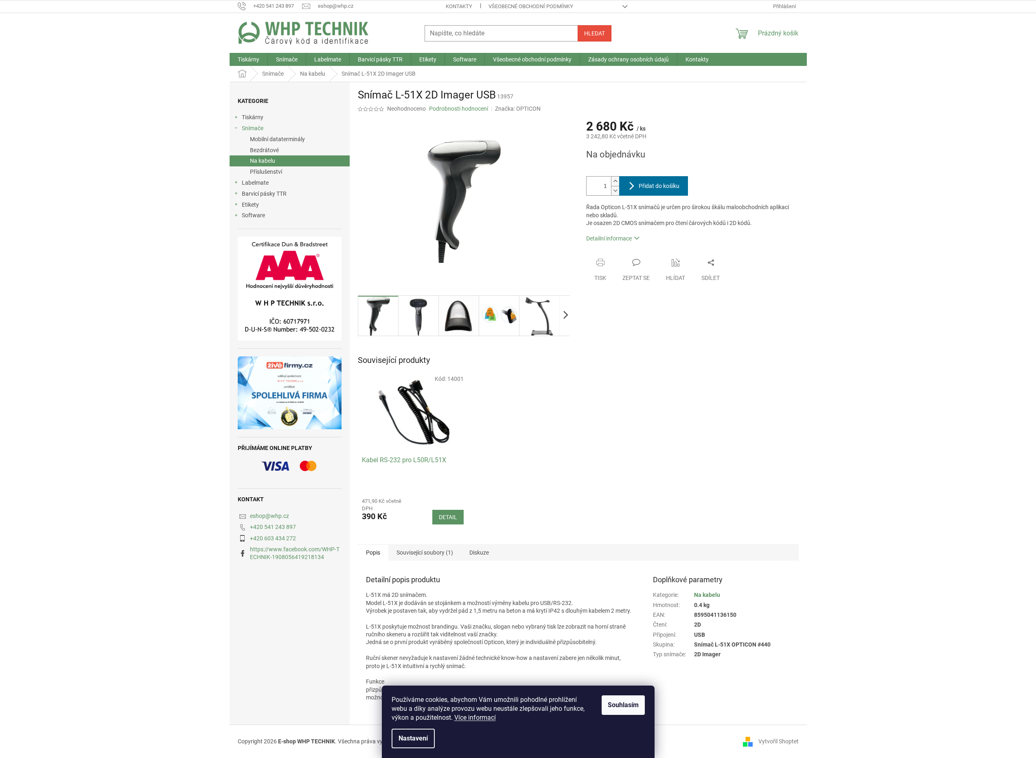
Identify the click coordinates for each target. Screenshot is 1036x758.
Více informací (475, 717)
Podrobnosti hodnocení (458, 108)
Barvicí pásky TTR (264, 193)
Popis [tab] (373, 552)
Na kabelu (262, 160)
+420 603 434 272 (273, 538)
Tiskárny (252, 117)
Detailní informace (609, 238)
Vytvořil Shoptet (778, 741)
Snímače (252, 128)
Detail (448, 517)
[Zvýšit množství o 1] (615, 181)
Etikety (250, 204)
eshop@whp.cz (269, 516)
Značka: (518, 108)
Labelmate (255, 182)
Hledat (594, 33)
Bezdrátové (264, 150)
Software (253, 215)
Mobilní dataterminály (277, 139)
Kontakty (459, 6)
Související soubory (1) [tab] (424, 552)
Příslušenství (266, 171)
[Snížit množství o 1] (615, 190)
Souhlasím (623, 705)
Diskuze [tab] (479, 552)
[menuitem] (248, 59)
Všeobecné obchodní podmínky (530, 6)
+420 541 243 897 (273, 527)
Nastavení (413, 738)
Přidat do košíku (659, 186)
